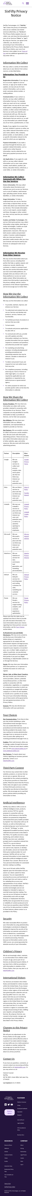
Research (19, 1115)
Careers (22, 1158)
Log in (21, 1164)
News (21, 1161)
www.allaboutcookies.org (11, 751)
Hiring (18, 1105)
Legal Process (23, 1154)
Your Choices (20, 627)
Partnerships (23, 1151)
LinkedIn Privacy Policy (26, 506)
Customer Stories (8, 1154)
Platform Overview (21, 1102)
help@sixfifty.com (8, 761)
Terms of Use (7, 1183)
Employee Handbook (22, 1108)
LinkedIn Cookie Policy (26, 514)
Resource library (8, 1145)
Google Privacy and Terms (27, 461)
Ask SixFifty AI (20, 1120)
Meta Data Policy (27, 488)
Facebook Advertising (27, 494)
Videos (6, 1158)
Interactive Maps (8, 1166)
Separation (19, 1112)
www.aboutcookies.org (18, 748)
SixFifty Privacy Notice (9, 1187)
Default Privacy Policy (26, 577)
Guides (6, 1161)
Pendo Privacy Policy (26, 600)
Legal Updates (20, 1123)
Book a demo (9, 1112)
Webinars (6, 1148)
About (21, 1145)
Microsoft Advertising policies (27, 536)
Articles (6, 1151)
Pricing (22, 1148)
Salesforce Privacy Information (28, 555)
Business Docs (20, 1135)
